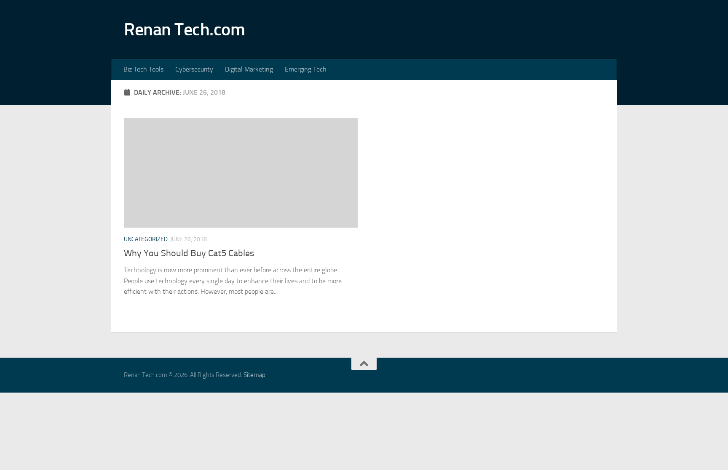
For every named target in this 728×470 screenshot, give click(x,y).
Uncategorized (146, 239)
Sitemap (254, 375)
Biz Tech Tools (143, 69)
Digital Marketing (249, 69)
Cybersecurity (194, 69)
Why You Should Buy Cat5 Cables (189, 253)
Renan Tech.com (184, 29)
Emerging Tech (306, 69)
